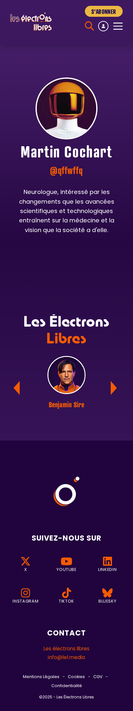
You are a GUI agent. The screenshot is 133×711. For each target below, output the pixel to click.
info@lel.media (66, 657)
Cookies (76, 677)
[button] (115, 388)
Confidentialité (66, 686)
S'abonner (103, 11)
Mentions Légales (41, 677)
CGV (98, 677)
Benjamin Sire (67, 404)
